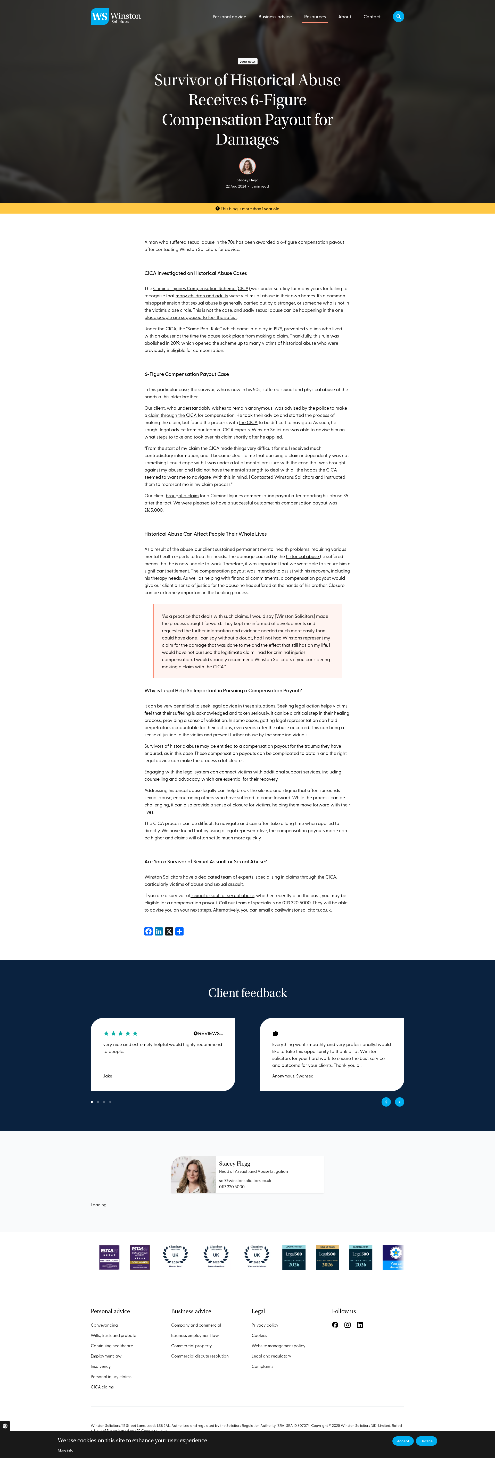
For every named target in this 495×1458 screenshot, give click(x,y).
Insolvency (101, 1366)
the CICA (248, 422)
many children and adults (202, 295)
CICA (214, 448)
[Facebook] (148, 931)
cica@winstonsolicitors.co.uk (301, 909)
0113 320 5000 (232, 1186)
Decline (426, 1440)
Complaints (262, 1366)
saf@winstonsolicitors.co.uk (245, 1180)
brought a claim (182, 495)
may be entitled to (219, 746)
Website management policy (279, 1345)
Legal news (247, 61)
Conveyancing (104, 1325)
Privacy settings (5, 1426)
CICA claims (102, 1386)
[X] (169, 931)
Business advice (275, 16)
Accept (403, 1440)
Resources (315, 16)
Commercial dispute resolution (200, 1356)
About (344, 16)
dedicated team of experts (225, 876)
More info (65, 1450)
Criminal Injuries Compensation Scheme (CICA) (202, 288)
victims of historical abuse (289, 343)
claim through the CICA (172, 415)
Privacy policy (265, 1325)
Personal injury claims (111, 1376)
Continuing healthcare (112, 1345)
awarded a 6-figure (276, 242)
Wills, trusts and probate (113, 1335)
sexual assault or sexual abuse (222, 895)
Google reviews (154, 1430)
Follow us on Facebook (335, 1325)
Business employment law (195, 1335)
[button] (398, 16)
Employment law (106, 1356)
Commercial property (191, 1345)
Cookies (259, 1335)
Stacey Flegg (234, 1163)
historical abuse (303, 556)
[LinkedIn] (159, 931)
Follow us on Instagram (347, 1325)
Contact (372, 16)
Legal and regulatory (271, 1356)
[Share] (179, 931)
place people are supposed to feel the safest (190, 317)
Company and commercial (196, 1325)
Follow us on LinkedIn (360, 1325)
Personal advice (229, 16)
